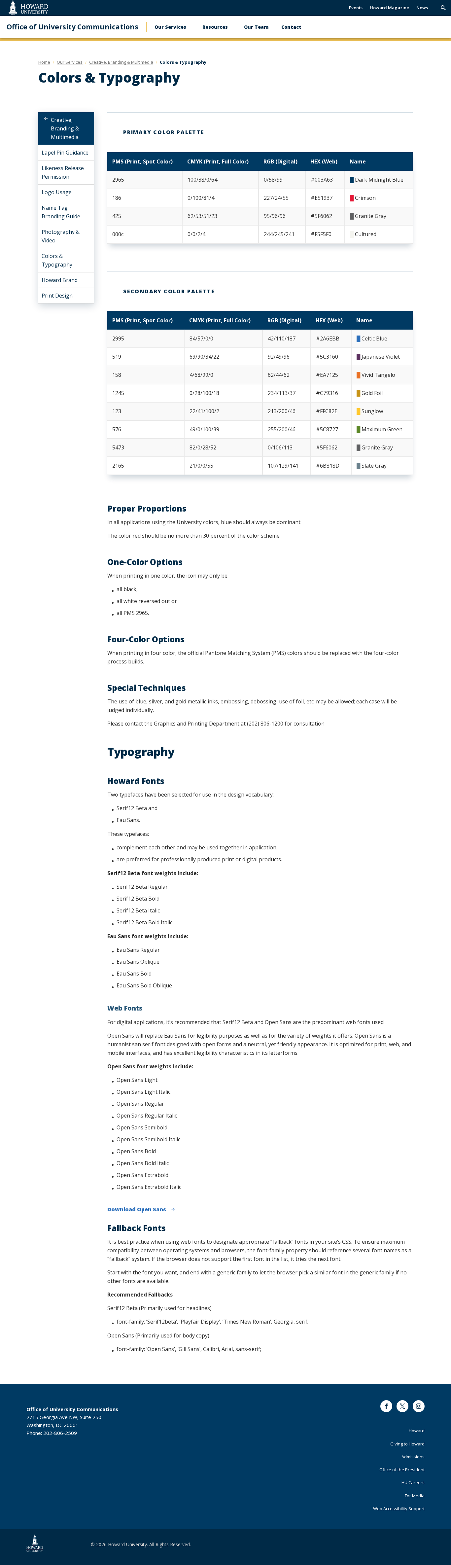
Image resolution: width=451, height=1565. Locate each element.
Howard (417, 1431)
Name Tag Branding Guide (61, 212)
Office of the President (402, 1470)
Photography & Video (61, 236)
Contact (291, 27)
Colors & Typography (57, 260)
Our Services (170, 27)
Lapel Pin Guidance (65, 152)
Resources (215, 27)
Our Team (256, 27)
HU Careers (413, 1482)
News (422, 8)
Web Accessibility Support (399, 1509)
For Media (415, 1496)
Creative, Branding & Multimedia (65, 128)
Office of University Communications (72, 27)
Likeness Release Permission (63, 172)
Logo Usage (57, 192)
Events (356, 8)
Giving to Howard (407, 1444)
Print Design (57, 295)
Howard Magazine (389, 8)
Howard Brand (60, 280)
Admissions (413, 1457)
